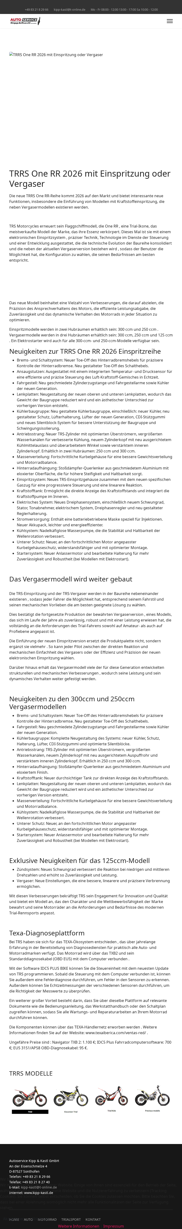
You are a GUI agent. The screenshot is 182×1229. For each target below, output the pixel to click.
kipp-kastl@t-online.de (69, 10)
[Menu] (170, 21)
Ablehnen (40, 1218)
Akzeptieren (14, 1218)
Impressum (113, 1226)
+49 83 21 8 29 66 (36, 10)
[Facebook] (91, 4)
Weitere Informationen (78, 1226)
